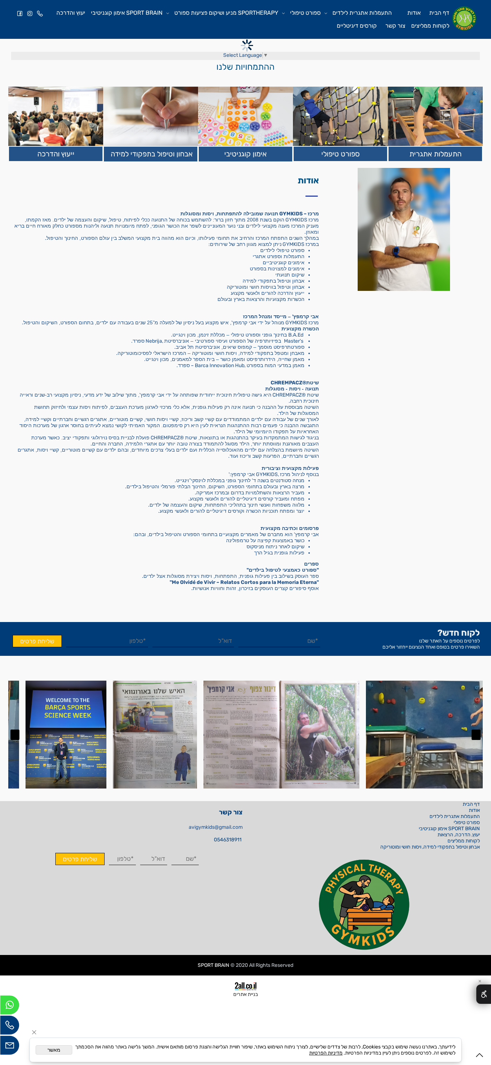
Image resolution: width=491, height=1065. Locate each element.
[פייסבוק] (20, 12)
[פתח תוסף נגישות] (483, 994)
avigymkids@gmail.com (216, 827)
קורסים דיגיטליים (357, 25)
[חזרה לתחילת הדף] (479, 1056)
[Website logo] (464, 18)
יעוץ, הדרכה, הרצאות (458, 835)
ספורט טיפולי (305, 12)
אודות (414, 12)
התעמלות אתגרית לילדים (362, 12)
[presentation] (476, 735)
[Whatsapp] (9, 1006)
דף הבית (439, 12)
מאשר (53, 1050)
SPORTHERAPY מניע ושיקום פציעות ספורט (226, 12)
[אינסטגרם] (30, 12)
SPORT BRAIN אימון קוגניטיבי (126, 12)
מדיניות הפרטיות (326, 1053)
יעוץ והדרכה (70, 12)
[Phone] (40, 12)
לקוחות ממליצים (430, 25)
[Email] (9, 1047)
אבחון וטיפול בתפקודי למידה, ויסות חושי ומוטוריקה (430, 847)
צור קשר (395, 25)
